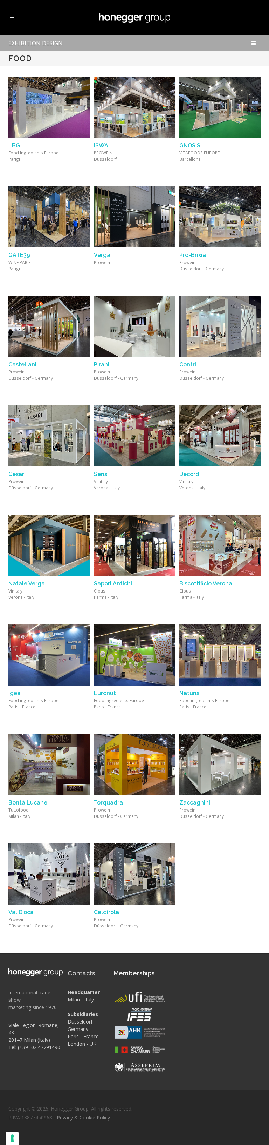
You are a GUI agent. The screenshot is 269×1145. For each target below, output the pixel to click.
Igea (14, 693)
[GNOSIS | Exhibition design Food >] (220, 107)
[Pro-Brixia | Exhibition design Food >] (220, 216)
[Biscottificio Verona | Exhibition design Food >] (220, 545)
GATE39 (19, 255)
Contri (187, 364)
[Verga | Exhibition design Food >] (134, 216)
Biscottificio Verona (205, 583)
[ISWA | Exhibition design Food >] (134, 107)
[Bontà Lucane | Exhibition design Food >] (49, 764)
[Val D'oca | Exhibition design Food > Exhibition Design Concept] (49, 874)
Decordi (190, 474)
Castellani (22, 364)
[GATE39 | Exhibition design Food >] (49, 216)
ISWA (101, 145)
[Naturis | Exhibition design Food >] (220, 655)
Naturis (189, 693)
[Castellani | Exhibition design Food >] (49, 326)
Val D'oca (21, 912)
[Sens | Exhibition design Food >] (134, 435)
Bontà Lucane (27, 802)
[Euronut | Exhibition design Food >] (134, 655)
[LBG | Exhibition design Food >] (49, 107)
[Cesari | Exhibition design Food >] (49, 435)
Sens (100, 474)
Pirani (101, 364)
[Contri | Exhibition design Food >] (220, 326)
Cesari (17, 474)
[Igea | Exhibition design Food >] (49, 655)
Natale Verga (26, 583)
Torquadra (108, 802)
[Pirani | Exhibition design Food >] (134, 326)
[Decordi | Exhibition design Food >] (220, 435)
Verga (102, 255)
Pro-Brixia (192, 255)
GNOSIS (189, 145)
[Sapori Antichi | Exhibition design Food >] (134, 545)
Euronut (105, 693)
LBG (14, 145)
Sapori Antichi (113, 583)
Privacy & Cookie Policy (83, 1117)
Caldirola (106, 912)
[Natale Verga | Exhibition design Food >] (49, 545)
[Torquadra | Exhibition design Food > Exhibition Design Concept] (134, 764)
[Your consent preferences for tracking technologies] (12, 1138)
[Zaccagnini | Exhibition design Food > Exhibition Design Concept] (220, 764)
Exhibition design (35, 43)
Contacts (81, 973)
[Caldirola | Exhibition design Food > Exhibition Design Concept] (134, 874)
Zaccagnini (194, 802)
